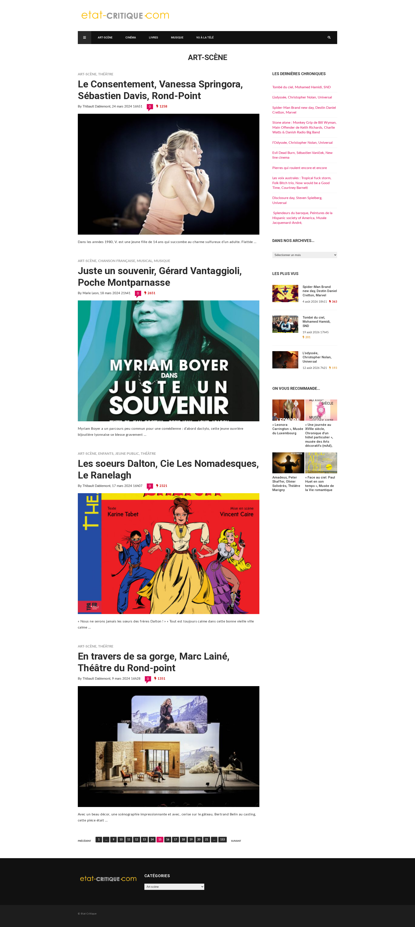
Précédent (84, 841)
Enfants (105, 453)
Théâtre (105, 74)
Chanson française (116, 261)
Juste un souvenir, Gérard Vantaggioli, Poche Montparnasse (160, 276)
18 (183, 839)
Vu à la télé (205, 37)
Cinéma (130, 37)
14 (152, 839)
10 (121, 839)
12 (136, 839)
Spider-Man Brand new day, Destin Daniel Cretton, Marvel (320, 291)
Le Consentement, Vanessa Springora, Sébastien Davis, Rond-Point (160, 89)
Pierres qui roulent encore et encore (299, 168)
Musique (177, 37)
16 (167, 839)
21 (206, 839)
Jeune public (127, 453)
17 (175, 839)
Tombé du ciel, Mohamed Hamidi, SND (301, 87)
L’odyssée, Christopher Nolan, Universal (302, 97)
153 (222, 839)
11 (128, 839)
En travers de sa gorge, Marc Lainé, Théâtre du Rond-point (154, 662)
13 (144, 839)
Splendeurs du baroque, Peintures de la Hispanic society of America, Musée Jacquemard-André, (302, 217)
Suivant (236, 841)
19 (191, 839)
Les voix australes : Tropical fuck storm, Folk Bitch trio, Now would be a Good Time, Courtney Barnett (301, 183)
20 (198, 839)
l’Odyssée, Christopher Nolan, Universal (302, 142)
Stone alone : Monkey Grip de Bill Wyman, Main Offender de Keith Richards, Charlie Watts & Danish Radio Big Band (304, 127)
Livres (153, 37)
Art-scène (105, 37)
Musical (144, 261)
